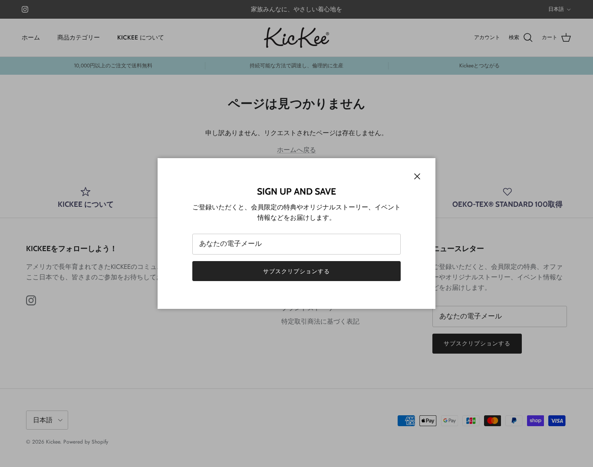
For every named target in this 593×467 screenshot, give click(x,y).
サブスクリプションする (296, 271)
